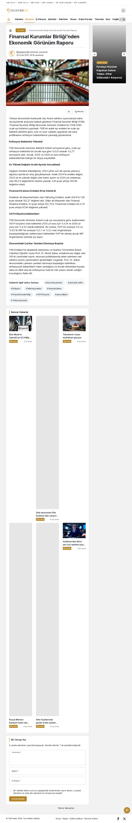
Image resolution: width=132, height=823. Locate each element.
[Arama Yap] (123, 10)
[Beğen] (68, 111)
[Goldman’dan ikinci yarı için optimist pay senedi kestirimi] (74, 625)
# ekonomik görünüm (53, 283)
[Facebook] (118, 818)
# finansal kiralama (54, 288)
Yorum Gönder (17, 799)
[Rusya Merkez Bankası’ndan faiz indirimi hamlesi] (20, 625)
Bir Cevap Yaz (18, 739)
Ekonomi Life (22, 52)
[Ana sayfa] (8, 19)
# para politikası (61, 294)
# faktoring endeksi (33, 288)
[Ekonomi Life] (17, 10)
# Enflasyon (15, 288)
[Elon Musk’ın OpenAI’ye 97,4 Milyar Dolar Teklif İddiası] (20, 418)
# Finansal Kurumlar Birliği (21, 294)
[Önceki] (95, 54)
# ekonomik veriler (75, 283)
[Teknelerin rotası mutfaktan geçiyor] (74, 418)
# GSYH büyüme (42, 294)
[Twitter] (124, 818)
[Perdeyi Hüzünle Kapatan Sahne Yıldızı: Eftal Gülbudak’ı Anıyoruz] (109, 54)
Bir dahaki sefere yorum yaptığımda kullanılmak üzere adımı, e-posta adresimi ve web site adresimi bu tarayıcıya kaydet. (47, 791)
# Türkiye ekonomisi (19, 300)
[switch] (122, 19)
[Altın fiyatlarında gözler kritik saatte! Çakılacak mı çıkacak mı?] (47, 625)
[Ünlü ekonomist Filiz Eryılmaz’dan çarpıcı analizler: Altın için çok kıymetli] (47, 418)
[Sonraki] (124, 54)
